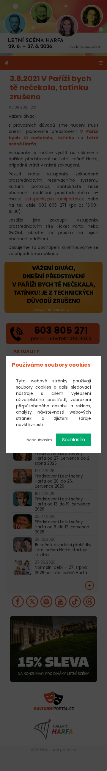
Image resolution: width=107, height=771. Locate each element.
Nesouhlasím (39, 439)
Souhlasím (73, 439)
